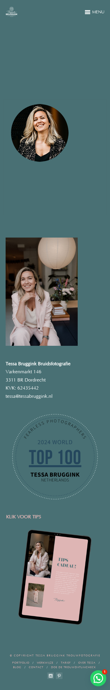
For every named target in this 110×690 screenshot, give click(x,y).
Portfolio (20, 662)
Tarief (66, 662)
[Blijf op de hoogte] (50, 675)
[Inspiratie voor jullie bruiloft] (59, 675)
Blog (17, 667)
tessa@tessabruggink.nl (29, 396)
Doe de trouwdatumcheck (73, 667)
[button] (98, 678)
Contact (36, 667)
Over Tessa (87, 662)
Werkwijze (45, 662)
